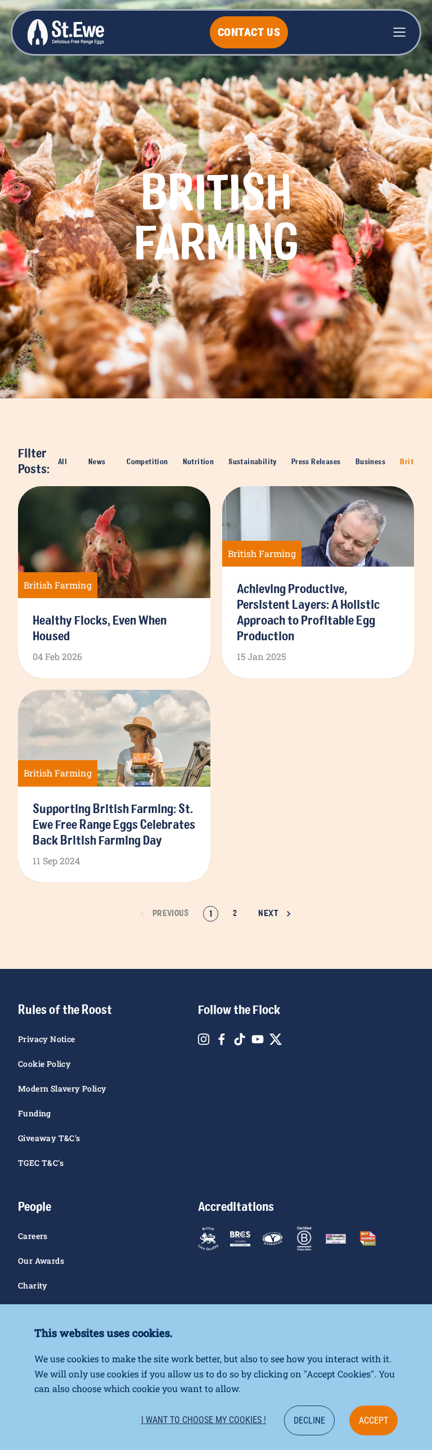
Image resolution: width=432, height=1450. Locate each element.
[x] (275, 1039)
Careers (33, 1236)
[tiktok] (239, 1039)
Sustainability (252, 461)
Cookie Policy (44, 1063)
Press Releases (316, 461)
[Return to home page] (65, 32)
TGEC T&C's (41, 1162)
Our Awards (41, 1260)
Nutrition (198, 461)
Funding (34, 1113)
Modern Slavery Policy (62, 1088)
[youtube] (257, 1039)
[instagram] (203, 1039)
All (62, 461)
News (97, 461)
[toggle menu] (399, 32)
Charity (33, 1285)
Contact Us (249, 32)
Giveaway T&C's (49, 1138)
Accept (373, 1420)
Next (268, 913)
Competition (147, 461)
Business (370, 461)
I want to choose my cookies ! (203, 1420)
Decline (309, 1420)
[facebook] (221, 1039)
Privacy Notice (46, 1039)
